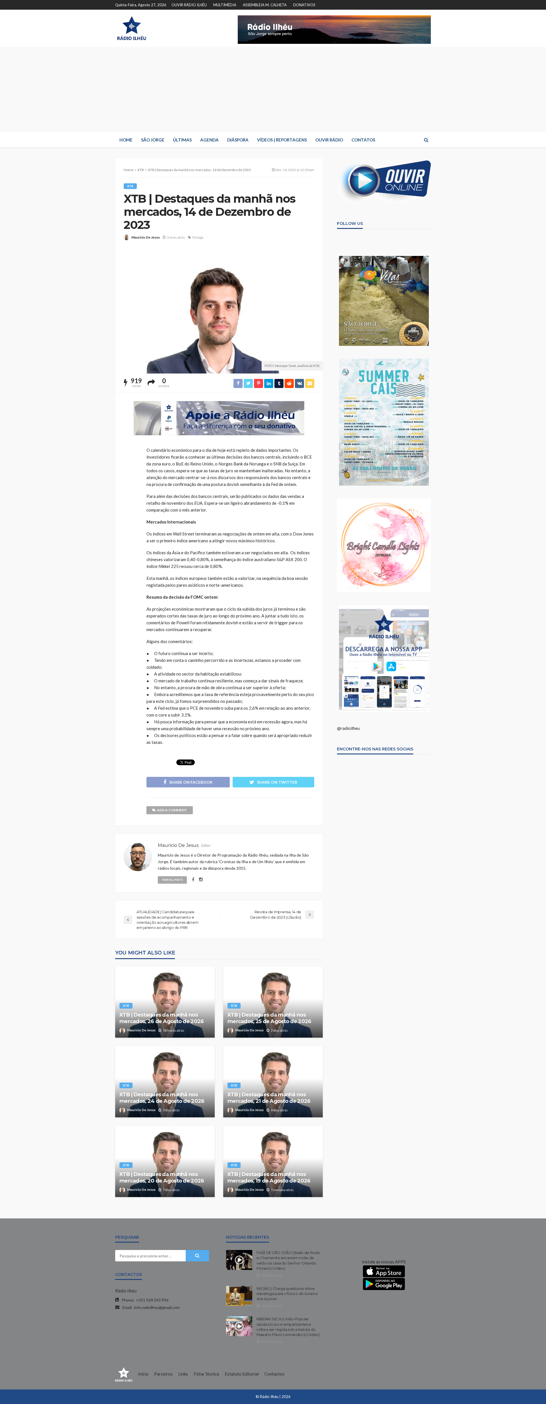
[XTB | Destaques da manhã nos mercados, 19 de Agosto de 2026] (273, 1161)
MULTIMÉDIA (224, 5)
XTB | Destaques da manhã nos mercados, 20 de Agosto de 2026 (161, 1177)
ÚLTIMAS (182, 139)
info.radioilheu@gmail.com (157, 1307)
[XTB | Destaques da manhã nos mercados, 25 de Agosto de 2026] (273, 1002)
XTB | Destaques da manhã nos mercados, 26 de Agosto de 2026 (161, 1018)
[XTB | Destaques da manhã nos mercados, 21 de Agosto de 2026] (273, 1081)
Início (143, 1373)
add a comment (172, 810)
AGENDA (209, 139)
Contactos (274, 1373)
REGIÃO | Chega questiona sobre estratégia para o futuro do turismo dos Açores (287, 1293)
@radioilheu (348, 728)
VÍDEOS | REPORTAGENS (282, 139)
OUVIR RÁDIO (329, 139)
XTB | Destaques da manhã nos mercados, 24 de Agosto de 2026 (161, 1097)
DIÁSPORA (238, 139)
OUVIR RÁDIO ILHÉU (189, 5)
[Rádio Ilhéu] (131, 28)
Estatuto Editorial (242, 1373)
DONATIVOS (304, 5)
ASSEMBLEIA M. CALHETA (265, 5)
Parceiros (163, 1373)
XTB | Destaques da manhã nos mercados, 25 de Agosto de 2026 (269, 1018)
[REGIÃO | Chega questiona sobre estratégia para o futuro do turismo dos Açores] (239, 1296)
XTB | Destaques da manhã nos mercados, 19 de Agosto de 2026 (269, 1177)
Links (183, 1373)
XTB (130, 186)
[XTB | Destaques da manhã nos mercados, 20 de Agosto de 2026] (165, 1161)
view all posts (172, 879)
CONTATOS (363, 139)
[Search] (426, 139)
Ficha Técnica (206, 1373)
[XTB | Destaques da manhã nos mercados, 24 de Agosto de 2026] (165, 1081)
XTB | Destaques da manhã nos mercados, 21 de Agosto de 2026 (269, 1097)
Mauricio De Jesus (145, 237)
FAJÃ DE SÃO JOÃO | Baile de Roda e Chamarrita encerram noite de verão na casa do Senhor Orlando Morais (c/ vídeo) (288, 1260)
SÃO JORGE (152, 139)
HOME (126, 139)
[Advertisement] (273, 90)
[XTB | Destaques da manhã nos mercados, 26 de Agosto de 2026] (165, 1002)
